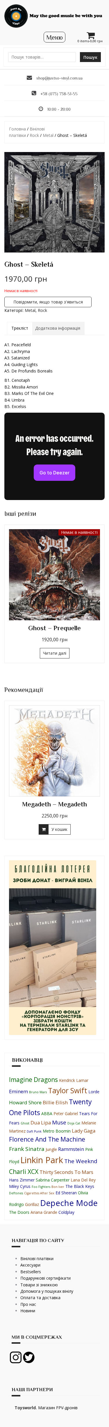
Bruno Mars (38, 1092)
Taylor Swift (67, 1090)
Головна (17, 129)
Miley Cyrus (20, 1186)
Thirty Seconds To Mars (66, 1172)
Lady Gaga (83, 1130)
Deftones (16, 1193)
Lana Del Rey (83, 1180)
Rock (34, 135)
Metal (48, 135)
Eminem (18, 1091)
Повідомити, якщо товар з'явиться (48, 302)
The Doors (19, 1212)
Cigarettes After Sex (39, 1193)
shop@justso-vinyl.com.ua (59, 78)
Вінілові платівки (36, 1258)
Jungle (51, 1149)
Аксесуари (30, 1265)
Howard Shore (25, 1102)
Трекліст (19, 328)
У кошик (59, 653)
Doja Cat (73, 1123)
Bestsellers (30, 1271)
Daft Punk (34, 1131)
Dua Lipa (41, 1122)
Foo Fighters (41, 1187)
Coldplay (66, 1212)
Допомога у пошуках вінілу (46, 1291)
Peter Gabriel (65, 1113)
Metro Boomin (57, 1131)
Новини (27, 1310)
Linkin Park (41, 1160)
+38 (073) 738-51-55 (59, 93)
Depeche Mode (69, 1202)
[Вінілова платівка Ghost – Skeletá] (54, 202)
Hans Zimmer (22, 1180)
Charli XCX (23, 1172)
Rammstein (71, 1149)
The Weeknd (80, 1161)
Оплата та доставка (40, 1297)
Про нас (28, 1304)
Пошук (90, 57)
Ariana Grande (44, 1212)
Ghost (25, 1123)
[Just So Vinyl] (54, 15)
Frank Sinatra (26, 1149)
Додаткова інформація (57, 328)
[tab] (20, 328)
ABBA (46, 1113)
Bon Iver (57, 1187)
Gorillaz (32, 1204)
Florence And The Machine (47, 1139)
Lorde (93, 1091)
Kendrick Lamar (73, 1080)
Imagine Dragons (33, 1079)
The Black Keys (79, 1186)
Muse (59, 1122)
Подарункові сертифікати (45, 1278)
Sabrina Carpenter (52, 1180)
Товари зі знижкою (39, 1285)
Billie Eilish (55, 1102)
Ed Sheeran (66, 1192)
